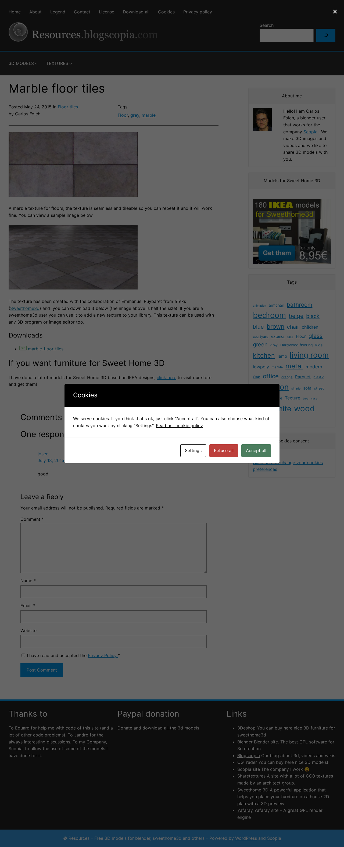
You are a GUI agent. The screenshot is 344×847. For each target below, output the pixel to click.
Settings (193, 450)
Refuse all (224, 450)
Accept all (256, 450)
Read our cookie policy (179, 425)
